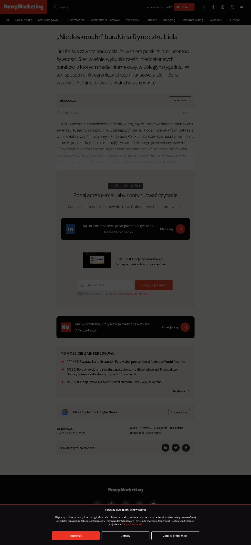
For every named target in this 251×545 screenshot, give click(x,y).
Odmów (125, 536)
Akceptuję (75, 536)
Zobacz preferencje (175, 536)
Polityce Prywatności (132, 525)
